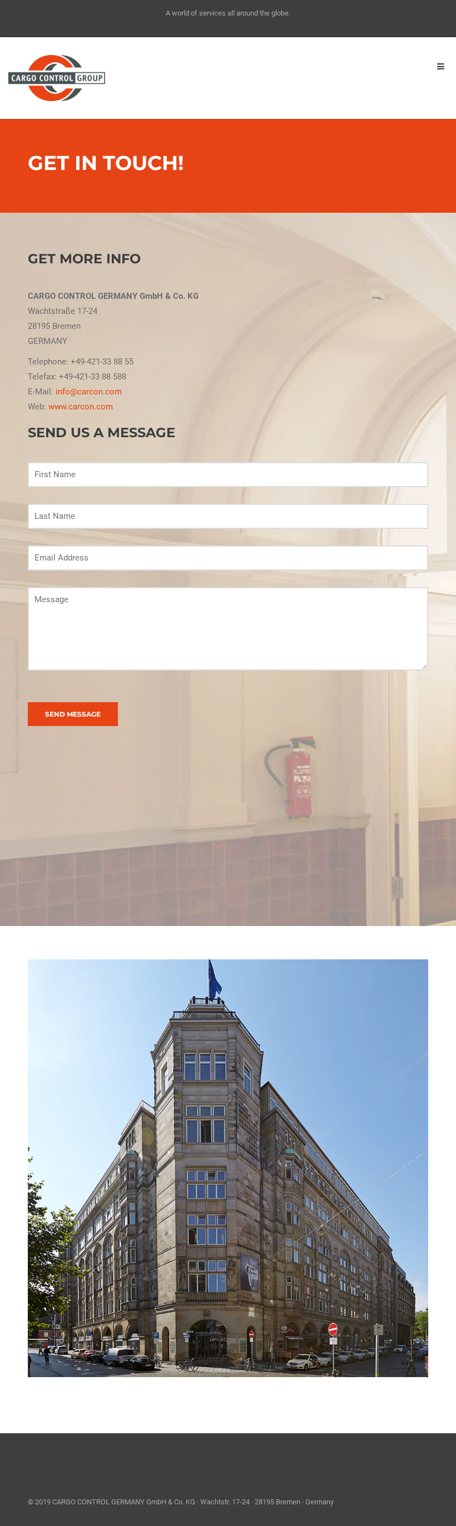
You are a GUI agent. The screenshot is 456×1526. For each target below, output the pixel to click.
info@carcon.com (89, 392)
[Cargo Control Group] (56, 77)
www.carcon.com (80, 407)
